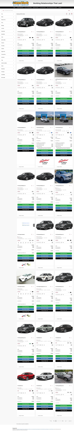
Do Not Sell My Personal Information (44, 429)
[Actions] (33, 32)
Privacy (23, 429)
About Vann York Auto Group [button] (52, 7)
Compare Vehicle (21, 60)
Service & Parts (35, 7)
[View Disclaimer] (25, 40)
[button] (34, 22)
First (51, 420)
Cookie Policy (26, 429)
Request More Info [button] (26, 55)
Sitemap (21, 429)
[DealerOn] (15, 428)
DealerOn (19, 429)
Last (66, 420)
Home (14, 7)
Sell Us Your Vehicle (28, 7)
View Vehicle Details (25, 53)
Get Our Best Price (25, 50)
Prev (54, 420)
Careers (59, 7)
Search (69, 10)
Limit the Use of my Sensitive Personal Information (34, 429)
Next (63, 420)
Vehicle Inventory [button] (20, 7)
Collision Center (43, 7)
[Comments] (33, 39)
